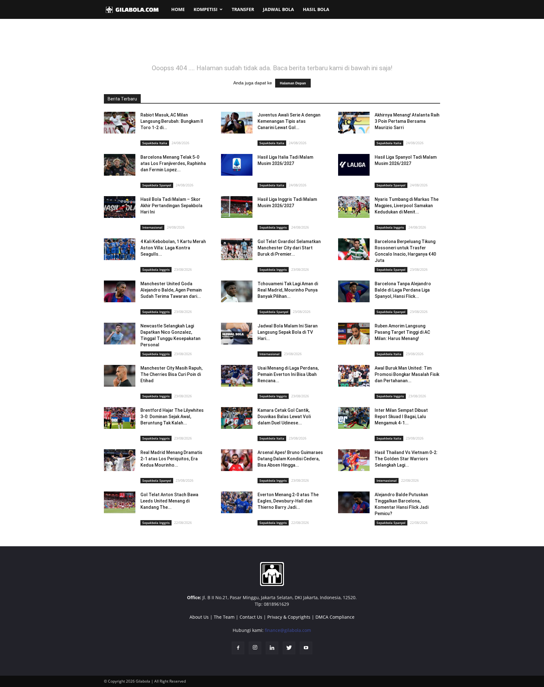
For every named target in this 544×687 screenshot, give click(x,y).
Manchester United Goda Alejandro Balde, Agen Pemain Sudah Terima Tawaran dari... (171, 290)
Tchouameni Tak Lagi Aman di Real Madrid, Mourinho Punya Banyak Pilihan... (288, 290)
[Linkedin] (272, 648)
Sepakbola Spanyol (156, 185)
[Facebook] (238, 648)
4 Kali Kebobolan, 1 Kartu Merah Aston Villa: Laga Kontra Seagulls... (173, 248)
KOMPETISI (206, 9)
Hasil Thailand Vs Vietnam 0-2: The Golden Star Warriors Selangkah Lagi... (406, 459)
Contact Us (251, 617)
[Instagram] (255, 648)
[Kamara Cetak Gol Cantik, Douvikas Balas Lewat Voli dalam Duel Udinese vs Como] (236, 418)
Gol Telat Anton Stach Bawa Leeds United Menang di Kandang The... (169, 501)
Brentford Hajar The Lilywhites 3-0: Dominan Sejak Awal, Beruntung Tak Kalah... (172, 416)
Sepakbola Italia (154, 143)
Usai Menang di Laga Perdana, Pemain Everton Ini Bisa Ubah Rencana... (288, 374)
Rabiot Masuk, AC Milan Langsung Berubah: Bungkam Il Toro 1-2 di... (171, 121)
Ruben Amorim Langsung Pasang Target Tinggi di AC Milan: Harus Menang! (402, 332)
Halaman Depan (293, 83)
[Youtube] (306, 648)
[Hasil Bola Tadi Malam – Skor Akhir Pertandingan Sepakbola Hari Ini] (119, 207)
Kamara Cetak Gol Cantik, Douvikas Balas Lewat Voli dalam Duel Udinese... (284, 416)
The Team (224, 617)
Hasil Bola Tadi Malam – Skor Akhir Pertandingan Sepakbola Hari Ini (171, 205)
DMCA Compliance (334, 617)
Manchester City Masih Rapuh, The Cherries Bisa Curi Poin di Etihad (171, 374)
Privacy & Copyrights (288, 617)
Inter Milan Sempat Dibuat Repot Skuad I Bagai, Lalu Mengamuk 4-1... (401, 416)
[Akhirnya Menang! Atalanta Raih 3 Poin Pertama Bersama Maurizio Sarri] (354, 122)
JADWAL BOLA (278, 9)
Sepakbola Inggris (273, 227)
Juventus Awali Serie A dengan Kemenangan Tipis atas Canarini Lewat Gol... (289, 121)
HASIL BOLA (316, 9)
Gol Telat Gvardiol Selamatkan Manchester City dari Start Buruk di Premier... (289, 248)
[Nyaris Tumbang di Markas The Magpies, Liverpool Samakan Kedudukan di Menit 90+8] (354, 207)
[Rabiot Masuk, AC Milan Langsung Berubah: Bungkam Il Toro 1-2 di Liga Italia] (119, 122)
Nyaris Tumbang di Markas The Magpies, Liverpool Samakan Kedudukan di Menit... (407, 205)
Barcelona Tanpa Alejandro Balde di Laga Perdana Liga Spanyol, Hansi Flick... (403, 290)
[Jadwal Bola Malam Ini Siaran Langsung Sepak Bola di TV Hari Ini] (236, 333)
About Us (199, 617)
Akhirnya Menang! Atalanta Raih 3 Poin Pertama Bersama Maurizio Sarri (407, 121)
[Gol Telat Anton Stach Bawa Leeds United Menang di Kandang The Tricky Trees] (119, 502)
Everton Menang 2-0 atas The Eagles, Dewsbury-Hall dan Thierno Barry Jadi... (288, 501)
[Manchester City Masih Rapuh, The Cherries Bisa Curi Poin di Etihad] (119, 376)
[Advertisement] (272, 45)
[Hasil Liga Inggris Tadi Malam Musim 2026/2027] (236, 207)
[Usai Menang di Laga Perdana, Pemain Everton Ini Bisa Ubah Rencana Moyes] (236, 376)
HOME (178, 9)
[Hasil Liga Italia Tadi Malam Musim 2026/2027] (236, 165)
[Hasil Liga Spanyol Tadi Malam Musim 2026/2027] (354, 165)
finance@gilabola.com (288, 630)
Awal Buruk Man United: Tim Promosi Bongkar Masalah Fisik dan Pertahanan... (407, 374)
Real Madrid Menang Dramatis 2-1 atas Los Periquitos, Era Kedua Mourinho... (171, 459)
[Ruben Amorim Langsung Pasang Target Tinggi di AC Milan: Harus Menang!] (354, 333)
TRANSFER (243, 9)
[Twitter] (289, 648)
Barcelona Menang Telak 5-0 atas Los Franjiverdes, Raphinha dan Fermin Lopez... (173, 163)
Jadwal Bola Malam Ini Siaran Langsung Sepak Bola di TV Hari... (288, 332)
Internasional (152, 227)
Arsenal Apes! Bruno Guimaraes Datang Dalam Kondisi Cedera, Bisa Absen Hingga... (290, 459)
